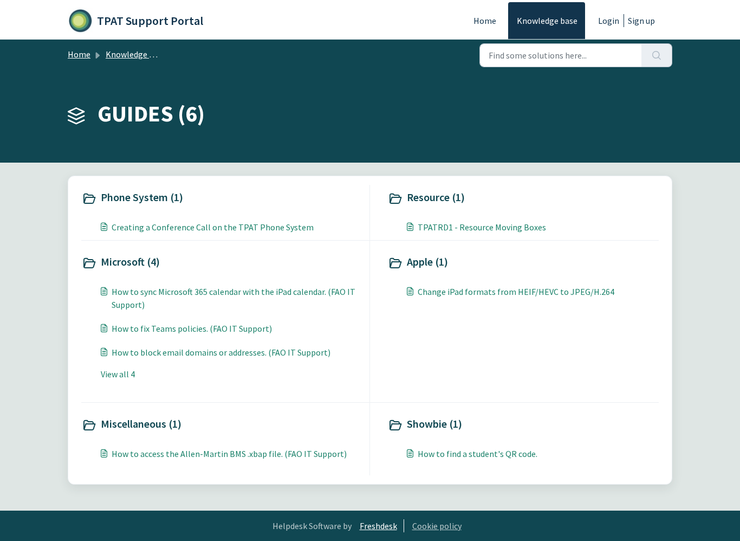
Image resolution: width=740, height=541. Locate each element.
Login (608, 20)
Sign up (641, 20)
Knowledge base (547, 20)
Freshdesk (378, 525)
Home (484, 20)
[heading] (223, 198)
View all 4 (118, 374)
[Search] (656, 55)
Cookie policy (437, 525)
